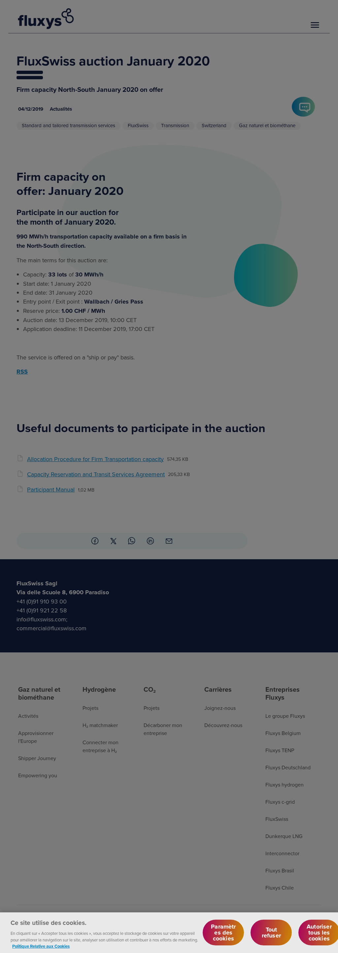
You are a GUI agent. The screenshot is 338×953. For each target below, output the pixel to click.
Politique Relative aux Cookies (41, 946)
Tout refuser (271, 932)
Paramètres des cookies (223, 932)
